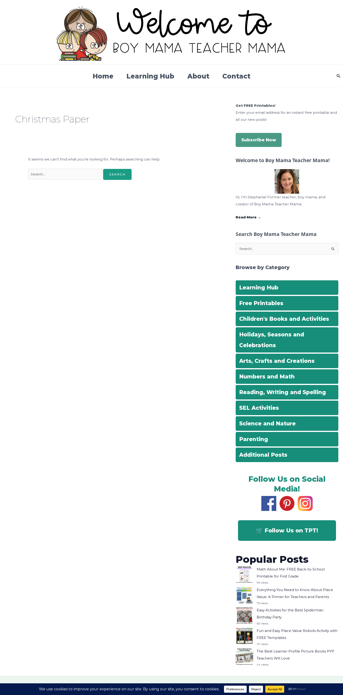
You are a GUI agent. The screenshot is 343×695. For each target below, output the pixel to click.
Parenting (253, 439)
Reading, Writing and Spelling (282, 392)
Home (103, 76)
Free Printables (261, 303)
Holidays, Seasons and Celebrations (271, 340)
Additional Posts (263, 455)
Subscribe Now (258, 140)
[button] (338, 76)
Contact (236, 76)
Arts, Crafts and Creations (277, 361)
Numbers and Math (267, 376)
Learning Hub (150, 76)
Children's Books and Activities (284, 319)
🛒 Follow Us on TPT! (287, 530)
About (198, 76)
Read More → (248, 217)
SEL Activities (259, 408)
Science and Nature (267, 423)
